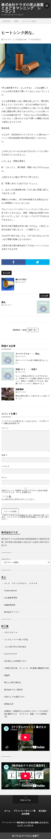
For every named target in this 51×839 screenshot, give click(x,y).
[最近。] (43, 307)
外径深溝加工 (36, 39)
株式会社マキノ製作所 (13, 689)
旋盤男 (7, 675)
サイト (4, 477)
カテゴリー (6, 559)
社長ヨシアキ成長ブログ (14, 697)
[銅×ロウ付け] (7, 284)
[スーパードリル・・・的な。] (7, 358)
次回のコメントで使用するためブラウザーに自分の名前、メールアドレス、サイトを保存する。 (25, 491)
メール (5, 466)
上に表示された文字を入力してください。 (18, 499)
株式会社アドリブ (11, 612)
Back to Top (26, 800)
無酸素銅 (20, 389)
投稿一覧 (32, 330)
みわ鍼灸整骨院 (10, 597)
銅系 (25, 39)
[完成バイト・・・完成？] (7, 374)
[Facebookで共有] (13, 262)
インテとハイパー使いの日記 (16, 639)
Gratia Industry (10, 590)
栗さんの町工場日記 (12, 682)
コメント (5, 428)
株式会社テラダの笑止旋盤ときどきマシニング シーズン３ (22, 8)
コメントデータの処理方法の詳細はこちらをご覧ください (25, 518)
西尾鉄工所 (8, 704)
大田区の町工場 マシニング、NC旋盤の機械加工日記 (26, 668)
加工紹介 (43, 811)
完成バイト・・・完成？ (26, 369)
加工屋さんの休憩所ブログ (15, 661)
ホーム (7, 811)
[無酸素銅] (7, 394)
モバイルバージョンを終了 (25, 835)
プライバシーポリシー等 (24, 811)
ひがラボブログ (10, 654)
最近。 (4, 302)
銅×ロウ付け (21, 279)
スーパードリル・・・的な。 (28, 353)
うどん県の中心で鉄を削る (15, 647)
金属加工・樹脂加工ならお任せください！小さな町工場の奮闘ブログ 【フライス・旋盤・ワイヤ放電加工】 (26, 714)
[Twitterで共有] (38, 262)
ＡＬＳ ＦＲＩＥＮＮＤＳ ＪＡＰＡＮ (20, 583)
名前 (4, 455)
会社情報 (25, 813)
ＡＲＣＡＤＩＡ (10, 632)
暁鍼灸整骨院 (9, 605)
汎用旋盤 (19, 39)
